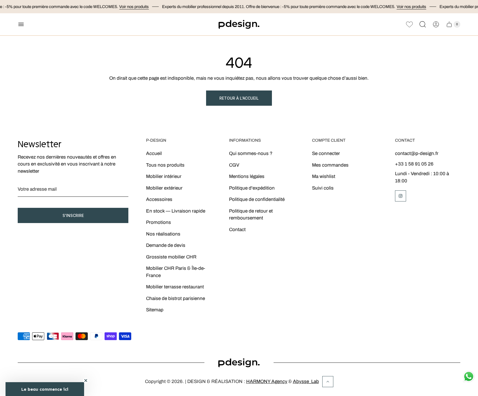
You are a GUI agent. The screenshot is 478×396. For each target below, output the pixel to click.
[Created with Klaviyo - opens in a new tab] (239, 268)
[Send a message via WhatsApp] (468, 376)
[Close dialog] (315, 158)
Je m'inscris (266, 243)
